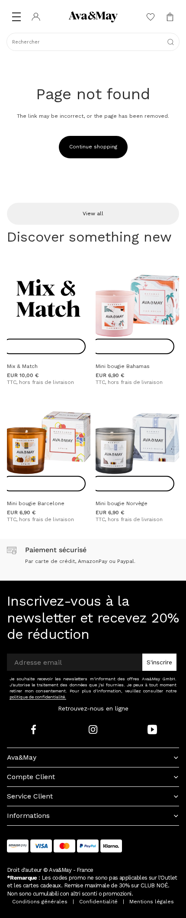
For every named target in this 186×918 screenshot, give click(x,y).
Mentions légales (151, 902)
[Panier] (169, 17)
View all (93, 214)
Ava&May (21, 757)
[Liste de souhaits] (150, 17)
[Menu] (16, 17)
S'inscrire (159, 662)
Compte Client (31, 777)
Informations (28, 815)
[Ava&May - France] (93, 17)
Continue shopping (93, 147)
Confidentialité (98, 902)
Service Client (30, 796)
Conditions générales (39, 902)
